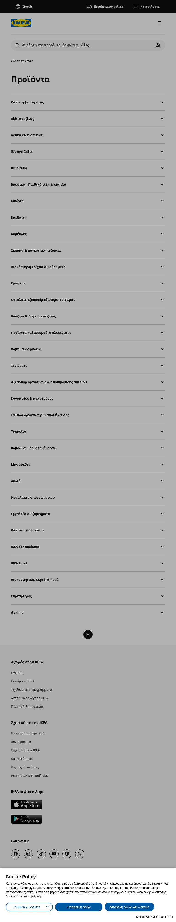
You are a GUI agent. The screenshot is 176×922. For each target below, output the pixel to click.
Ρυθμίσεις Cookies (27, 907)
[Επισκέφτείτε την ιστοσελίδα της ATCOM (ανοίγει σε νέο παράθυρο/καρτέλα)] (154, 917)
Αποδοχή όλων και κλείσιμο (129, 907)
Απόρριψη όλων (79, 907)
